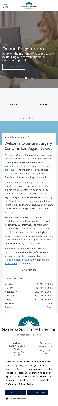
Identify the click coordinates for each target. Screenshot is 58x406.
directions (26, 259)
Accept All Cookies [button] (37, 392)
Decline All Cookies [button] (16, 392)
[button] (15, 398)
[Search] (49, 5)
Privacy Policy (26, 384)
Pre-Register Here (13, 66)
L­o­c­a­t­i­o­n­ (43, 104)
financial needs (12, 259)
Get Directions (29, 269)
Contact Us (14, 104)
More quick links (27, 118)
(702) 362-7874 (45, 346)
